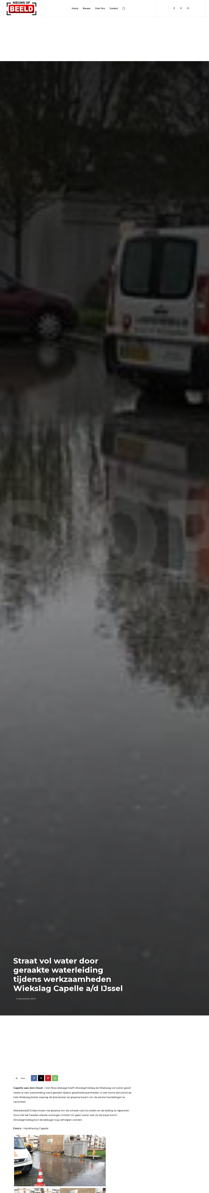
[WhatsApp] (55, 1078)
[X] (41, 1078)
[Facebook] (174, 8)
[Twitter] (181, 8)
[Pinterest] (48, 1078)
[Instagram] (188, 8)
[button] (124, 8)
